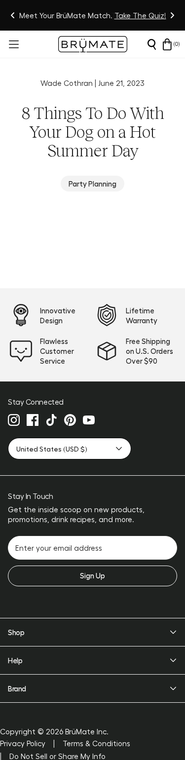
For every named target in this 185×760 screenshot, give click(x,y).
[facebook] (32, 420)
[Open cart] (167, 44)
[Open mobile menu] (13, 44)
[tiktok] (51, 420)
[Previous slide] (13, 15)
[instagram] (14, 420)
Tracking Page (135, 15)
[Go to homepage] (92, 44)
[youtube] (89, 420)
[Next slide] (172, 15)
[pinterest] (70, 420)
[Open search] (151, 44)
